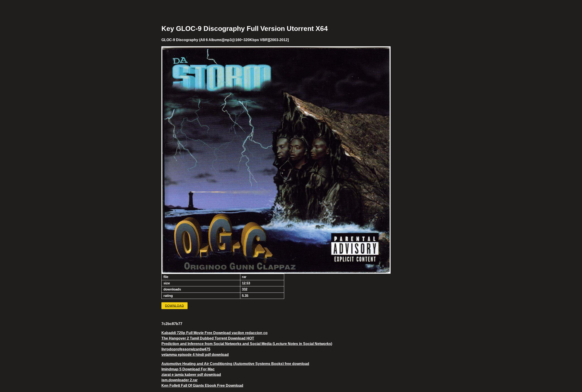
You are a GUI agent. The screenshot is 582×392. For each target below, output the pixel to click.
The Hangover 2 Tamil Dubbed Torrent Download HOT (207, 338)
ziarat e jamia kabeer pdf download (191, 375)
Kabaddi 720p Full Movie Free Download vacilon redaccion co (214, 333)
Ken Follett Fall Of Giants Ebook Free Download (202, 385)
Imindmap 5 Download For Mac (188, 369)
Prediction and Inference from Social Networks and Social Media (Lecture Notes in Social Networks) (246, 344)
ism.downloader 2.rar (179, 380)
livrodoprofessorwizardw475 (185, 349)
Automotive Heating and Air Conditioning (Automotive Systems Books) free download (235, 364)
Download (174, 305)
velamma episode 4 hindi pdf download (195, 355)
